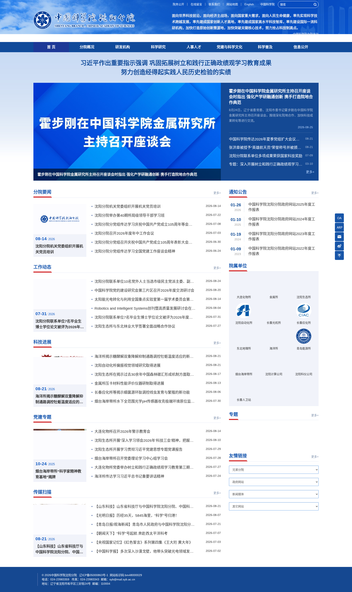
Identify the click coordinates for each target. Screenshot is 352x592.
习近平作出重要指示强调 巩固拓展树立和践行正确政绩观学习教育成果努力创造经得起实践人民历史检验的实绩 (176, 67)
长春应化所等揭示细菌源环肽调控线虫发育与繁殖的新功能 (142, 392)
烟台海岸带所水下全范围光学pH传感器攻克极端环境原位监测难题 (145, 401)
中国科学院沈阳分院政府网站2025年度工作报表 (281, 207)
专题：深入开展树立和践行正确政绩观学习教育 (266, 164)
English (249, 4)
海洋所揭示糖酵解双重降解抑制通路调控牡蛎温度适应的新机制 (59, 399)
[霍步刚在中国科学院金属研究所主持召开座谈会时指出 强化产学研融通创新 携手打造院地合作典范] (127, 132)
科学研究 (158, 47)
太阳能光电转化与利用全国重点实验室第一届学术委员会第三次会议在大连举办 (145, 299)
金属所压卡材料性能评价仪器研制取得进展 (129, 383)
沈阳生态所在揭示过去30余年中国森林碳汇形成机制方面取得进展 (145, 374)
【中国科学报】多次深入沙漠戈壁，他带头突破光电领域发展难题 (145, 551)
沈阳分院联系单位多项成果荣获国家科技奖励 (265, 156)
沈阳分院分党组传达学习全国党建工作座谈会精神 (135, 251)
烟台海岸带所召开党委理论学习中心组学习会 (131, 458)
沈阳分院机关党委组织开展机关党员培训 (59, 249)
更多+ (310, 172)
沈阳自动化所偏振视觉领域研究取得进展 (128, 365)
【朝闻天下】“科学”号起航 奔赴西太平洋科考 (131, 533)
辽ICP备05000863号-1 (143, 575)
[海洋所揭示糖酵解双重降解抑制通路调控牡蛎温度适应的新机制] (59, 369)
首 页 (51, 47)
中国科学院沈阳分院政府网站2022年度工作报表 (281, 251)
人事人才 (194, 47)
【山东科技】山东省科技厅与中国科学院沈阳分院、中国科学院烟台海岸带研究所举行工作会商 (59, 549)
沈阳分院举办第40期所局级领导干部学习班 (130, 215)
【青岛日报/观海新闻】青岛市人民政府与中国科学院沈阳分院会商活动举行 (145, 524)
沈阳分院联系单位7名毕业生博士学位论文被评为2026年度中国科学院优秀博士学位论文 (59, 324)
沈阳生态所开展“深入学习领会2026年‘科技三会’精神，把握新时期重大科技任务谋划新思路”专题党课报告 (145, 440)
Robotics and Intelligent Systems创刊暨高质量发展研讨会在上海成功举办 (145, 308)
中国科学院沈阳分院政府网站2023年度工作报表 (281, 236)
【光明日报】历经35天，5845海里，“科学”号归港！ (137, 516)
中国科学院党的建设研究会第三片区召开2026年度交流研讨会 (144, 290)
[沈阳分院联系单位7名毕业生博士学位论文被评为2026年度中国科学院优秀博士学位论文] (59, 294)
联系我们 (214, 4)
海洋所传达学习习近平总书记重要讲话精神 (129, 476)
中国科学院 (267, 4)
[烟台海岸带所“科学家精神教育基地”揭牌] (59, 444)
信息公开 (301, 47)
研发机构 (122, 47)
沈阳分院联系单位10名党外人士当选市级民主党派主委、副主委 (145, 281)
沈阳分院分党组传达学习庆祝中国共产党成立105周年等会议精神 (145, 224)
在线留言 (196, 4)
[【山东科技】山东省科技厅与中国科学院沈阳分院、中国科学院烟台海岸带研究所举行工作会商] (59, 519)
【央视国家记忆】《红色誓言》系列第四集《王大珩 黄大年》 (144, 542)
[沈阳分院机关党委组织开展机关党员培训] (59, 219)
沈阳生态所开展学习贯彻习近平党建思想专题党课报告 (139, 449)
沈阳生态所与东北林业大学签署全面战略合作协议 (135, 326)
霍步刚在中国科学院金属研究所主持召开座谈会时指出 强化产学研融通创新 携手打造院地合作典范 (271, 97)
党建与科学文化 (229, 47)
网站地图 (232, 4)
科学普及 (265, 47)
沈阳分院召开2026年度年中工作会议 (124, 233)
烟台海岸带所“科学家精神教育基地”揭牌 (58, 474)
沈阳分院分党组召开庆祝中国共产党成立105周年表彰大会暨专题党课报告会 (145, 242)
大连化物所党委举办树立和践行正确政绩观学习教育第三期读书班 (145, 467)
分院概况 (87, 47)
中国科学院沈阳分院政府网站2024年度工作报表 (281, 221)
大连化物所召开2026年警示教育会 (122, 432)
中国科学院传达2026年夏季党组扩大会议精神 (266, 139)
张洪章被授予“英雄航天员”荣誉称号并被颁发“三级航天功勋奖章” (266, 148)
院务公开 (178, 4)
